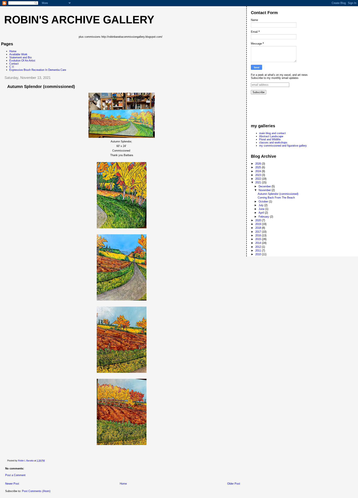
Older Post (233, 483)
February (264, 216)
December (265, 186)
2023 (258, 175)
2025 (258, 167)
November (265, 190)
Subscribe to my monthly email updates (275, 77)
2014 (258, 242)
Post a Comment (15, 475)
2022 (258, 178)
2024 (258, 171)
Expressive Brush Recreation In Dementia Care (37, 69)
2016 (258, 235)
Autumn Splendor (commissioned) (278, 193)
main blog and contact (272, 133)
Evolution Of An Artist (22, 60)
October (264, 201)
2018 (258, 227)
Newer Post (12, 483)
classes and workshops (273, 142)
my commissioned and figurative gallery (283, 145)
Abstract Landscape (271, 136)
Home (12, 51)
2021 (258, 182)
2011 (258, 250)
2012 (258, 246)
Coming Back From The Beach (276, 197)
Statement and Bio (20, 57)
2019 (258, 224)
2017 (258, 231)
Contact (14, 63)
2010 (258, 254)
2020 (258, 220)
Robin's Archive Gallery (79, 20)
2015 (258, 239)
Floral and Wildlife (270, 139)
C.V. (12, 66)
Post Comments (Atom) (36, 491)
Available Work (18, 54)
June (262, 209)
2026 (258, 163)
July (261, 205)
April (262, 212)
